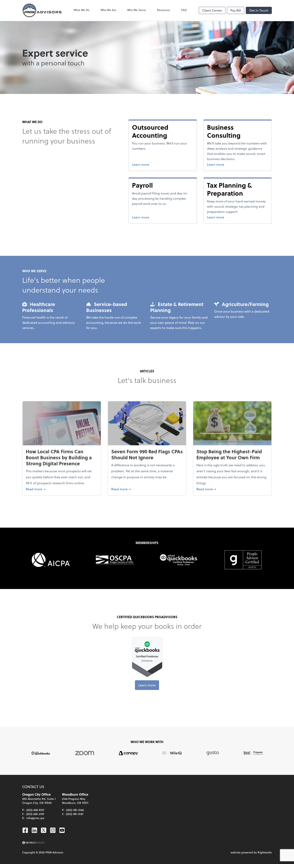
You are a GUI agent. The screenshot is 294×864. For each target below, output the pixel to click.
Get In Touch (258, 10)
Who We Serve (136, 10)
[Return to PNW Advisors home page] (42, 10)
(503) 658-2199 (35, 814)
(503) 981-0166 (75, 810)
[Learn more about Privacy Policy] (33, 843)
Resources (163, 10)
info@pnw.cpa (35, 818)
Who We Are (108, 10)
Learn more (154, 164)
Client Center (212, 10)
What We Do (81, 10)
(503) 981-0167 (74, 814)
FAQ (184, 10)
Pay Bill (235, 10)
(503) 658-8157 (35, 810)
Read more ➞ (62, 488)
